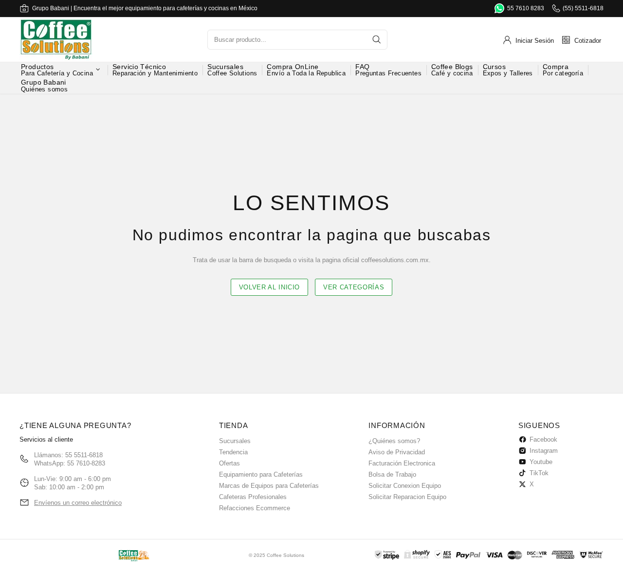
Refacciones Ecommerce (254, 508)
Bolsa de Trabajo (392, 474)
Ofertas (229, 463)
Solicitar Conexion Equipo (404, 485)
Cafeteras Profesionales (253, 496)
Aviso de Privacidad (396, 452)
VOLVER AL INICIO (269, 287)
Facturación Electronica (401, 463)
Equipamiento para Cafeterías (261, 474)
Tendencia (233, 452)
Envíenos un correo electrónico (78, 502)
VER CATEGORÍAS (353, 287)
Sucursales (235, 441)
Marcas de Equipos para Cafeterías (269, 485)
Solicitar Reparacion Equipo (407, 496)
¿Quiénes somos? (394, 441)
